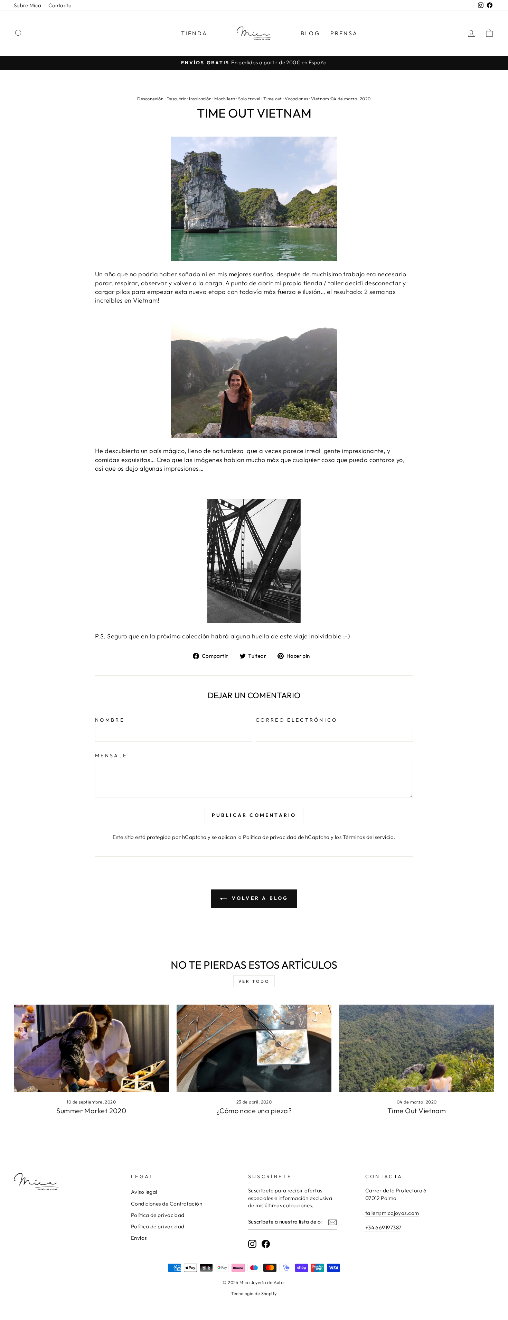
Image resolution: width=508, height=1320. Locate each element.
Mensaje (111, 756)
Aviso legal (144, 1192)
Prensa (344, 33)
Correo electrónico (297, 720)
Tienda (194, 33)
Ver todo (254, 981)
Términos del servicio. (369, 837)
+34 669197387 (383, 1227)
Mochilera (224, 98)
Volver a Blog (259, 898)
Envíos (139, 1238)
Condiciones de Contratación (166, 1203)
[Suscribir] (332, 1222)
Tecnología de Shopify (253, 1293)
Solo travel (249, 98)
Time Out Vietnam (416, 1110)
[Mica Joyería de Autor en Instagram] (252, 1244)
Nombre (109, 720)
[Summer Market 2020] (91, 1048)
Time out (272, 98)
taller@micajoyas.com (392, 1213)
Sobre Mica (27, 5)
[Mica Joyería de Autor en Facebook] (266, 1244)
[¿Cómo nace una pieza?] (254, 1048)
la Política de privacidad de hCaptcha (284, 837)
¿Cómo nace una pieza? (254, 1110)
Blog (310, 33)
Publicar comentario (254, 815)
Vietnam (320, 98)
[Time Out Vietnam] (416, 1048)
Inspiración (200, 98)
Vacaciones (296, 98)
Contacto (60, 5)
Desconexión (150, 98)
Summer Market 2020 (91, 1110)
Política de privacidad (158, 1215)
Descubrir (176, 98)
